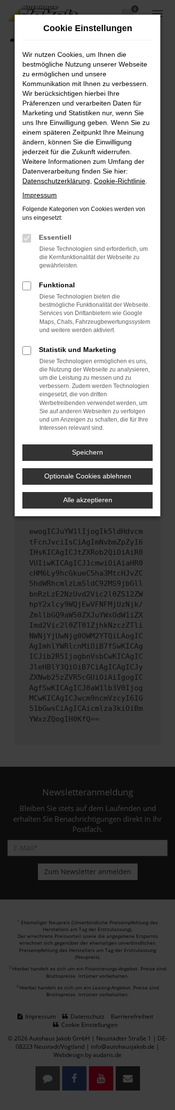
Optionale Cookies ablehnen (87, 476)
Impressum (39, 195)
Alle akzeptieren (87, 500)
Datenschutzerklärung (56, 181)
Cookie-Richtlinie (119, 181)
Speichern (87, 452)
